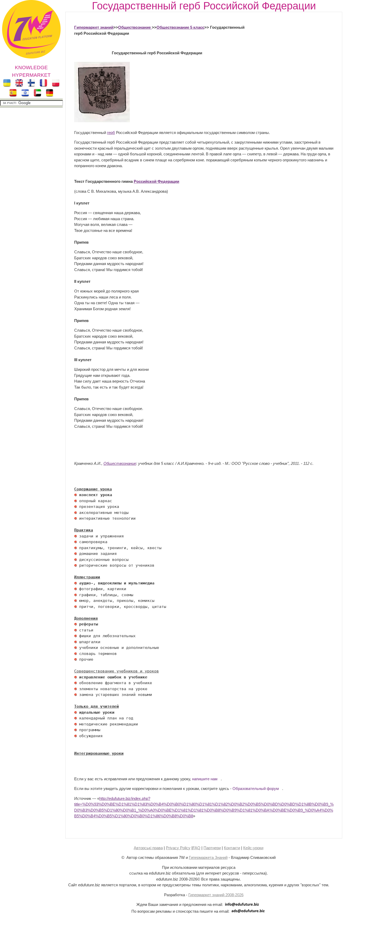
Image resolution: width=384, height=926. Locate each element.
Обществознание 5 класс (180, 27)
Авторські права (148, 848)
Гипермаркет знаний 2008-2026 (215, 895)
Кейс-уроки (253, 848)
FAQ (196, 848)
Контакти (232, 848)
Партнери (212, 848)
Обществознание (135, 27)
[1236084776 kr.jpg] (75, 495)
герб (111, 132)
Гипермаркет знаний (93, 27)
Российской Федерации (156, 181)
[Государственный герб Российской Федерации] (102, 121)
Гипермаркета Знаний (208, 857)
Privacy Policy (178, 848)
